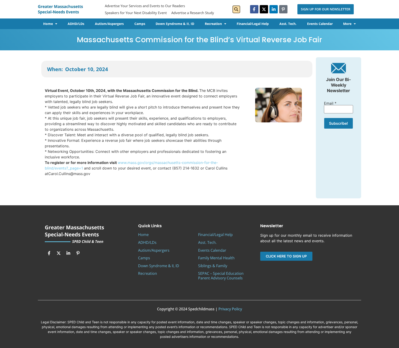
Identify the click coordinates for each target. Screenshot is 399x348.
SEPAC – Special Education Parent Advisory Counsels (221, 275)
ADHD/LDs (76, 23)
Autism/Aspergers (109, 23)
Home (48, 23)
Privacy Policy (230, 309)
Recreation (213, 23)
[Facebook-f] (254, 9)
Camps (139, 23)
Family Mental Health (216, 257)
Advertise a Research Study (192, 12)
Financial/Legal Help (253, 23)
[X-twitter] (264, 9)
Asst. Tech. (287, 23)
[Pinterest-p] (283, 9)
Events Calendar (320, 23)
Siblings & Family (212, 265)
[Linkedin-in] (273, 9)
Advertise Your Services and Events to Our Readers (145, 5)
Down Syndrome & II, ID (175, 23)
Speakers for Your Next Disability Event (136, 12)
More (347, 23)
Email (330, 103)
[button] (236, 9)
